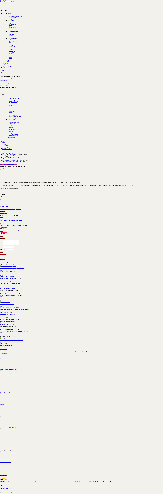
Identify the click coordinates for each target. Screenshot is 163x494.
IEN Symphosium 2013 (5, 147)
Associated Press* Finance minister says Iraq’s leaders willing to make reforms (13, 225)
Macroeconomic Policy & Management (12, 36)
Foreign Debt (10, 39)
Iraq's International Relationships (13, 54)
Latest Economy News (14, 164)
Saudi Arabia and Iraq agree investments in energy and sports (11, 220)
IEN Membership (6, 62)
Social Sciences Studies (12, 46)
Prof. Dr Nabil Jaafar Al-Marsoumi (8, 288)
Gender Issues (11, 44)
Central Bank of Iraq (11, 57)
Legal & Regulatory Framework (13, 17)
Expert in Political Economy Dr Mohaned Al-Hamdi (11, 273)
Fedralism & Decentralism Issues (13, 115)
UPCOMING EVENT (3, 349)
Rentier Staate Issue (11, 34)
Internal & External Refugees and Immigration (15, 33)
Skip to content (7, 0)
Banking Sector (11, 56)
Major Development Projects (13, 100)
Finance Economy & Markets (11, 137)
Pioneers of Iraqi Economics (6, 148)
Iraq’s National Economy (10, 13)
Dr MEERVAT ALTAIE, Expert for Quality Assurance (12, 268)
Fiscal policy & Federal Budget (13, 38)
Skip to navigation (2, 0)
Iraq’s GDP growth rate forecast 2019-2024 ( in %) (7, 473)
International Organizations (12, 53)
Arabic (3, 70)
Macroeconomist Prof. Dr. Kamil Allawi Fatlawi (10, 278)
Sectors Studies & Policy (10, 20)
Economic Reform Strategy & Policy (14, 15)
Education (10, 105)
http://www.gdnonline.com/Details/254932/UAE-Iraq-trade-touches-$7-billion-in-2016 (12, 189)
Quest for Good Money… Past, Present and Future (9, 153)
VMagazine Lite (17, 492)
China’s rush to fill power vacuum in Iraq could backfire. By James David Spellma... (13, 159)
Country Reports (11, 48)
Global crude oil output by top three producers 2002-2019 (8, 427)
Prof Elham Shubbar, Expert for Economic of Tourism (12, 262)
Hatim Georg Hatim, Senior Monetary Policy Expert (11, 340)
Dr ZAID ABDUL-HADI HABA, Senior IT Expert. (11, 329)
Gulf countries (11, 49)
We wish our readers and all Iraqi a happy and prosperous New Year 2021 (13, 230)
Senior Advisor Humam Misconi (7, 304)
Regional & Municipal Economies (13, 101)
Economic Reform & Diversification (14, 32)
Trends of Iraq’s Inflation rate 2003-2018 (5, 462)
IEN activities (4, 489)
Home (3, 141)
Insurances (10, 58)
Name (1, 246)
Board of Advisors (6, 61)
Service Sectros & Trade (12, 111)
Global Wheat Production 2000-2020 (5, 392)
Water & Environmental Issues (13, 118)
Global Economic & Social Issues (13, 134)
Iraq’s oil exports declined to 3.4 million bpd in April (9, 157)
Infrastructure (10, 26)
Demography (10, 97)
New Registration (4, 79)
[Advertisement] (10, 91)
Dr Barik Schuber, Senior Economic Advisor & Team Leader (13, 298)
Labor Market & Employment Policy (14, 41)
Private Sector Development (12, 27)
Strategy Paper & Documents (13, 19)
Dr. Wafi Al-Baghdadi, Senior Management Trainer (11, 324)
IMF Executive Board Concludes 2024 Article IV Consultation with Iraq (12, 161)
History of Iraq (11, 45)
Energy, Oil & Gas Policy (12, 24)
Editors (5, 144)
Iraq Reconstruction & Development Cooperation (15, 16)
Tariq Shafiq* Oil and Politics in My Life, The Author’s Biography (14, 309)
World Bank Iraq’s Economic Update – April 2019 (9, 215)
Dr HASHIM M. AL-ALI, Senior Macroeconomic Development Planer (15, 334)
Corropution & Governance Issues (13, 31)
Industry (10, 108)
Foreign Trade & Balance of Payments (14, 122)
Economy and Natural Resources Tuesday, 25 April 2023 (6, 353)
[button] (2, 94)
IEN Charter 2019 (6, 60)
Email (1, 247)
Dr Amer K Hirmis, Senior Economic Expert (10, 319)
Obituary (3, 156)
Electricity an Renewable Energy (13, 23)
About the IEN (4, 59)
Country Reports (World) (12, 51)
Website (1, 249)
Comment (1, 244)
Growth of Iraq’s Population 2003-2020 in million (7, 450)
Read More (1, 217)
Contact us (3, 67)
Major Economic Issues (10, 29)
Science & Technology (12, 28)
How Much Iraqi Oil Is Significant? (7, 152)
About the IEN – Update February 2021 (7, 488)
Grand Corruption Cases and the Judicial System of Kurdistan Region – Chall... (12, 155)
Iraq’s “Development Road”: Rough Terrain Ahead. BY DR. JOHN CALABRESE (13, 160)
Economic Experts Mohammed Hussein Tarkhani (11, 293)
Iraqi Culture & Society (10, 125)
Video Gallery (4, 64)
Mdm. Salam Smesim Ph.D (6, 345)
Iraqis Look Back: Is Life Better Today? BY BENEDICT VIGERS (9, 369)
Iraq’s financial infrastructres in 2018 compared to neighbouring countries (10, 415)
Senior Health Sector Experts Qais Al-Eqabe (10, 283)
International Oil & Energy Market (13, 52)
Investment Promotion (12, 40)
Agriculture (10, 104)
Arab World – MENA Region (11, 129)
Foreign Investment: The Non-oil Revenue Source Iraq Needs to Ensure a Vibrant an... (13, 158)
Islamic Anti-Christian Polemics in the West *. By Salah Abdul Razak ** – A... (12, 162)
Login (1, 79)
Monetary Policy (11, 42)
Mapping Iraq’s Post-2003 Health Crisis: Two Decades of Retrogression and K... (13, 154)
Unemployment (11, 35)
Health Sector (10, 25)
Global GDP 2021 (2, 404)
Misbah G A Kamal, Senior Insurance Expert (10, 314)
